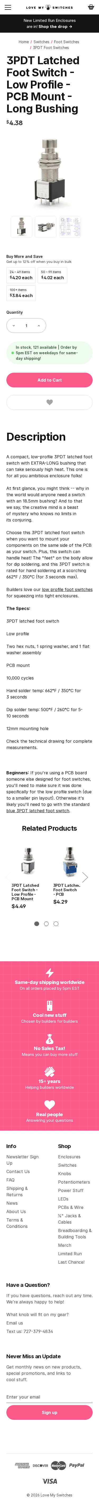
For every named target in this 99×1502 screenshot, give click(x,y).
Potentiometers (74, 1182)
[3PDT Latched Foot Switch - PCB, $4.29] (70, 862)
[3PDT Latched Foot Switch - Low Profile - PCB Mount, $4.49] (28, 862)
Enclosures (69, 1156)
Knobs (64, 1173)
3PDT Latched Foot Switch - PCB (67, 890)
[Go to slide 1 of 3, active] (36, 924)
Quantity (14, 312)
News (12, 1203)
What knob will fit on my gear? (37, 1314)
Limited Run (70, 1253)
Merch (64, 1245)
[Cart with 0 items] (91, 7)
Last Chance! (71, 1262)
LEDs (63, 1198)
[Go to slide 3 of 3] (56, 924)
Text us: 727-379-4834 (29, 1331)
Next (85, 877)
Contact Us (18, 1171)
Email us (14, 1323)
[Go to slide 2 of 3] (46, 924)
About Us (16, 1211)
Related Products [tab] (49, 828)
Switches (67, 1165)
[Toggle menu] (12, 7)
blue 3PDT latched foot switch (37, 810)
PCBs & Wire (70, 1207)
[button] (21, 275)
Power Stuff (70, 1190)
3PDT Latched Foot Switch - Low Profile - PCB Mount (25, 892)
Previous (8, 877)
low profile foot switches (67, 589)
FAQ (10, 1180)
